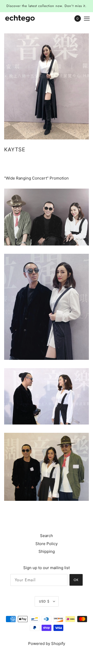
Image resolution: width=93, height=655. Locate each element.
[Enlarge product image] (46, 86)
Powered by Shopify (46, 643)
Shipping (46, 551)
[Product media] (46, 217)
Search (46, 535)
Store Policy (46, 543)
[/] (25, 18)
